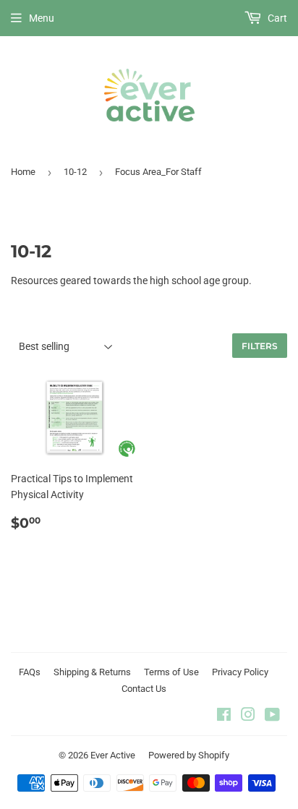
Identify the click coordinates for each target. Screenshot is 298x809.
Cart (276, 18)
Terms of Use (171, 672)
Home (23, 171)
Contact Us (144, 688)
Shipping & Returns (92, 672)
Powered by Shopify (188, 755)
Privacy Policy (240, 672)
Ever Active (112, 755)
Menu (41, 18)
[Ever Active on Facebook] (223, 716)
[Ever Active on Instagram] (248, 716)
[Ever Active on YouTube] (272, 716)
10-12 (75, 171)
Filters (260, 346)
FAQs (30, 672)
